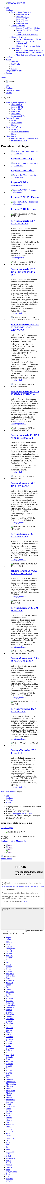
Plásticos (14, 129)
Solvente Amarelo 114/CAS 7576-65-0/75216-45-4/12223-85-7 (25, 327)
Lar (7, 8)
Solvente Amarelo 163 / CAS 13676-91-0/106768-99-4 (24, 272)
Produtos (9, 10)
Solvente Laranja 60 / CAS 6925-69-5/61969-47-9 (25, 659)
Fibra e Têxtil (16, 123)
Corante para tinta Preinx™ (27, 35)
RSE (13, 66)
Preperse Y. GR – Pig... (22, 158)
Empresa (14, 62)
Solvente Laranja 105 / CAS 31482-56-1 (22, 535)
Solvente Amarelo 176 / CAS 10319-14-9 (23, 222)
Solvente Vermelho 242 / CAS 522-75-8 (23, 710)
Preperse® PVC (22, 23)
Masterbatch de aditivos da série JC (30, 55)
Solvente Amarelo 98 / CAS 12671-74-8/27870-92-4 (25, 393)
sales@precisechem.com (22, 813)
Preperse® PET (22, 21)
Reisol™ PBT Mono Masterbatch (24, 138)
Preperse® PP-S (22, 17)
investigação (16, 258)
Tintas (13, 125)
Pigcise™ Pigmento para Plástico (29, 39)
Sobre (8, 59)
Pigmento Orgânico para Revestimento (25, 42)
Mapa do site (21, 841)
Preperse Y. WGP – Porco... (25, 197)
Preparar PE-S (16, 105)
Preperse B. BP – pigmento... (19, 183)
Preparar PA (16, 114)
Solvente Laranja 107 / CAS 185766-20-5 (22, 484)
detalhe (23, 258)
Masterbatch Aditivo (19, 141)
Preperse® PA (21, 19)
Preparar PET (16, 111)
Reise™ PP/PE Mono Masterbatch (29, 50)
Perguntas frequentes (14, 71)
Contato (9, 73)
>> (15, 791)
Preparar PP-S (16, 109)
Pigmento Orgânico (18, 37)
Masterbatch (16, 48)
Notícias (9, 57)
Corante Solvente (18, 26)
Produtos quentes (7, 841)
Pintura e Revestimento (20, 132)
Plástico (9, 92)
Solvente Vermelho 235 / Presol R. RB (23, 751)
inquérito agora (7, 828)
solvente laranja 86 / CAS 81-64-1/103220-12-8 (24, 572)
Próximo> (10, 791)
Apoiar (13, 68)
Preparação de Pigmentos (21, 12)
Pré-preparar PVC (18, 116)
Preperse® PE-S (22, 14)
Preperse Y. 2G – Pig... (22, 170)
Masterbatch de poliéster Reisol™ (29, 53)
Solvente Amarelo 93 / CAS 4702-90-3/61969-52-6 (25, 436)
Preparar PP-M (17, 107)
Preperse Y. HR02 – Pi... (23, 209)
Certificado (15, 64)
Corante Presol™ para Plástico (28, 28)
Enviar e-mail (6, 858)
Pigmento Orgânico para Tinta (28, 46)
